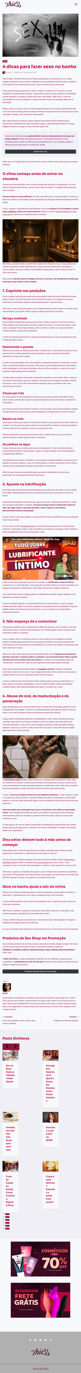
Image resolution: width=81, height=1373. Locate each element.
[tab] (7, 1214)
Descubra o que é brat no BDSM (50, 1134)
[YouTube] (46, 1340)
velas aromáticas (9, 211)
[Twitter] (30, 1340)
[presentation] (10, 1055)
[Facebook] (40, 1340)
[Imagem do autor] (4, 72)
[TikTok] (51, 1340)
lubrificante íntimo (28, 526)
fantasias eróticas (37, 949)
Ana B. (10, 72)
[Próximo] (15, 1047)
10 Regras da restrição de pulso (65, 1019)
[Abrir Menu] (76, 4)
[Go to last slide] (7, 1047)
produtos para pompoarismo (62, 949)
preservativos (69, 859)
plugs (47, 949)
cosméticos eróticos (20, 949)
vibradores (7, 949)
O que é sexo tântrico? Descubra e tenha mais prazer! (50, 1189)
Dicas (5, 61)
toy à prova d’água (41, 862)
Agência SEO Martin (40, 1368)
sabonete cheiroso (62, 211)
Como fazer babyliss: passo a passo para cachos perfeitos (19, 1020)
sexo (5, 981)
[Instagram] (35, 1340)
